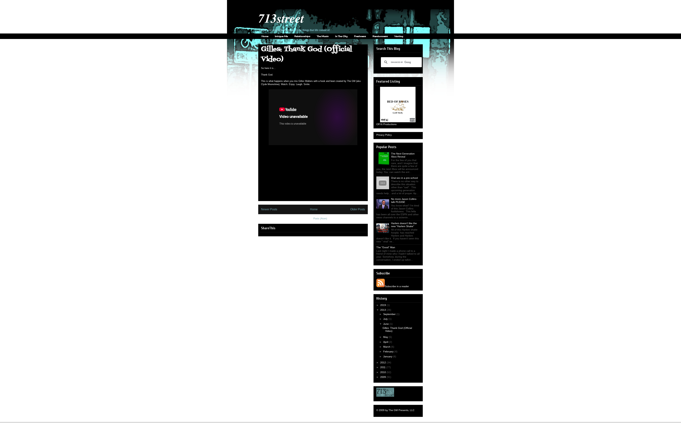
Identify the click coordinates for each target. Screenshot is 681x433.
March (387, 346)
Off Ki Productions (386, 124)
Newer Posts (269, 209)
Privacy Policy (384, 134)
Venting (398, 36)
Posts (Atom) (320, 218)
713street (281, 18)
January (388, 356)
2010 (383, 372)
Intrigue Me (281, 36)
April (386, 342)
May (386, 337)
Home (265, 36)
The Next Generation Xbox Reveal (403, 155)
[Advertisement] (313, 176)
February (388, 351)
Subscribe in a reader (397, 286)
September (389, 314)
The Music (323, 36)
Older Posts (357, 209)
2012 (383, 362)
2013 (383, 309)
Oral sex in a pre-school (404, 177)
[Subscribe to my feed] (380, 286)
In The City (341, 36)
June (386, 323)
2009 (383, 377)
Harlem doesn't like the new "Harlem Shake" (404, 225)
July (385, 318)
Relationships (302, 36)
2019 (383, 305)
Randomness (380, 36)
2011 (383, 367)
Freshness (360, 36)
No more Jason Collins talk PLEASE (403, 200)
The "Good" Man (385, 247)
